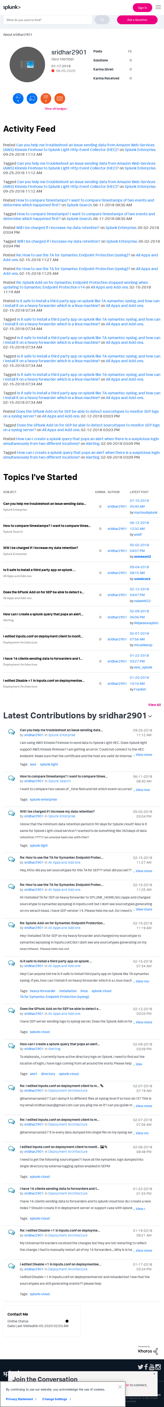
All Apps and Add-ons (109, 287)
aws (33, 764)
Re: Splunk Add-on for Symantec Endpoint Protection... (62, 923)
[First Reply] (32, 98)
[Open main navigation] (158, 7)
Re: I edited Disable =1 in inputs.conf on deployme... (60, 1230)
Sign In (142, 7)
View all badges (56, 108)
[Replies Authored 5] (18, 98)
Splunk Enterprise (140, 149)
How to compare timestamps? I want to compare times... (47, 525)
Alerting (93, 443)
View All (154, 705)
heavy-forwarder (43, 991)
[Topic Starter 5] (46, 98)
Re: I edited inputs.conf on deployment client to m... (60, 1086)
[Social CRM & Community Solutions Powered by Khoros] (148, 1350)
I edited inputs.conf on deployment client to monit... (43, 636)
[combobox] (56, 20)
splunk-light (49, 764)
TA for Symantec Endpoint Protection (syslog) (54, 996)
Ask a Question (137, 19)
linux (84, 991)
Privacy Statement (19, 1399)
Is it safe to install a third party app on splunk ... (39, 570)
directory (48, 1074)
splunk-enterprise (43, 799)
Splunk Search (79, 204)
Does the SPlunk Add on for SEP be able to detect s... (43, 592)
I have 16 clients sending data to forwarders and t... (43, 658)
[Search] (102, 19)
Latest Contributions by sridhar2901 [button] (75, 715)
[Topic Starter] (59, 98)
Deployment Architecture (20, 642)
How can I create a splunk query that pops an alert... (43, 614)
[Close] (120, 1387)
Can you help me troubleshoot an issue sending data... (44, 503)
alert (33, 1074)
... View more (142, 754)
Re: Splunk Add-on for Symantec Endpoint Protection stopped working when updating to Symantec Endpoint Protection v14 (75, 284)
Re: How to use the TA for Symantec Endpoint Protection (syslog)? (73, 255)
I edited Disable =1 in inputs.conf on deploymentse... (44, 680)
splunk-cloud (101, 991)
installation (68, 991)
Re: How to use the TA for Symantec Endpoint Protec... (62, 857)
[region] (63, 1394)
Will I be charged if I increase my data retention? (58, 227)
